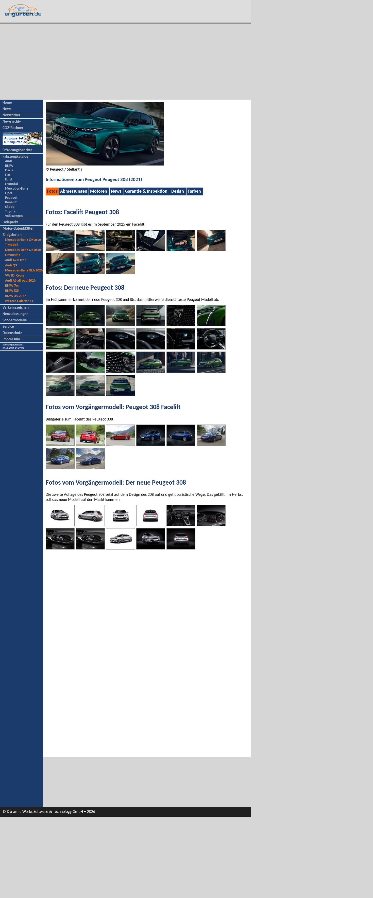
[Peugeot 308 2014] (120, 548)
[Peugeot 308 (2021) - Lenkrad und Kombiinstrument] (211, 348)
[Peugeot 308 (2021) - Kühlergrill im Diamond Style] (120, 372)
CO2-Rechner (13, 128)
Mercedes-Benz (16, 189)
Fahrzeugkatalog (15, 157)
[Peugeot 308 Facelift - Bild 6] (211, 445)
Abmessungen (73, 191)
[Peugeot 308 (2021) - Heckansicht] (90, 325)
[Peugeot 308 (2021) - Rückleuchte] (60, 348)
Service (8, 327)
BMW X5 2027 (15, 296)
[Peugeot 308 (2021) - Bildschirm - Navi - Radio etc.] (181, 348)
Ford (8, 179)
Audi (8, 161)
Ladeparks (10, 222)
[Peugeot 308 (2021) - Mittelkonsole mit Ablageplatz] (60, 372)
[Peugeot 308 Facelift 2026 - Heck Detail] (60, 273)
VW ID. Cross (14, 276)
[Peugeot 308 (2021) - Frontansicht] (60, 325)
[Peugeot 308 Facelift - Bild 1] (60, 445)
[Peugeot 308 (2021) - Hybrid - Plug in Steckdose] (90, 372)
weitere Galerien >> (19, 301)
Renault (11, 202)
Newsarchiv (12, 122)
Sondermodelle (15, 320)
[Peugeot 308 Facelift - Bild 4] (151, 445)
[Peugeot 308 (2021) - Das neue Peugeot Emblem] (181, 325)
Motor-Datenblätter (18, 229)
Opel (8, 193)
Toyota (10, 211)
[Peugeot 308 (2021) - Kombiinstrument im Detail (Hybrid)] (120, 348)
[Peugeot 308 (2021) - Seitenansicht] (181, 372)
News (7, 109)
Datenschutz (12, 333)
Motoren (98, 191)
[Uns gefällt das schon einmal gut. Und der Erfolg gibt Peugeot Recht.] (90, 525)
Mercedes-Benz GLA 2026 (24, 270)
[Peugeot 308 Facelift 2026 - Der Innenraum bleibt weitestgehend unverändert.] (120, 250)
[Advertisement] (125, 61)
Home (7, 103)
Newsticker (11, 115)
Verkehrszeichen (16, 308)
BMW (9, 166)
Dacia (9, 170)
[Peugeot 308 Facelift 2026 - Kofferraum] (181, 250)
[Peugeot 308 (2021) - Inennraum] (90, 348)
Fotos (52, 191)
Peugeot (11, 198)
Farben (194, 191)
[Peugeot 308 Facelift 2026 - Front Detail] (211, 250)
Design (177, 191)
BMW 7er (12, 286)
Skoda (9, 207)
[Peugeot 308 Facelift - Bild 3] (120, 445)
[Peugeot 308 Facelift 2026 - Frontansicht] (90, 273)
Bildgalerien (12, 235)
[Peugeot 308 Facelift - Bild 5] (181, 445)
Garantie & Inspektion (146, 191)
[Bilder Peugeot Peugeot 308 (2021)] (105, 164)
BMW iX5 (12, 291)
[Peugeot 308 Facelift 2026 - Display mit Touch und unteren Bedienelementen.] (151, 250)
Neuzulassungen (15, 314)
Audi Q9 (11, 265)
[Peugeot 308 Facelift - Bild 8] (90, 468)
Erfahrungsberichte (17, 150)
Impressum (11, 339)
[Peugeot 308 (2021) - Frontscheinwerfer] (211, 325)
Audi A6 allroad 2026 (20, 281)
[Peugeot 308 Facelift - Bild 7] (60, 468)
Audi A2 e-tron (16, 260)
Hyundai (11, 184)
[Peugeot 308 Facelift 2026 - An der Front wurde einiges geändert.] (60, 250)
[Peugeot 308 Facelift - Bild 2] (90, 445)
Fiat (7, 175)
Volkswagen (14, 216)
